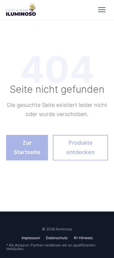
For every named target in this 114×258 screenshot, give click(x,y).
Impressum (31, 238)
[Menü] (102, 10)
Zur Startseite (27, 147)
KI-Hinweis (83, 238)
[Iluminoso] (21, 10)
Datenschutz (57, 238)
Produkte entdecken (80, 147)
